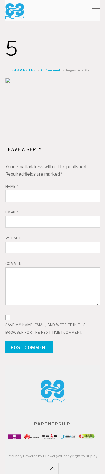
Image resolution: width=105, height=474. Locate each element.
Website (13, 238)
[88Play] (14, 16)
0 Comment (50, 70)
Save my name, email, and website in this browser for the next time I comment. (45, 328)
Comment (14, 264)
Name (11, 187)
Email (12, 212)
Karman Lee (24, 70)
